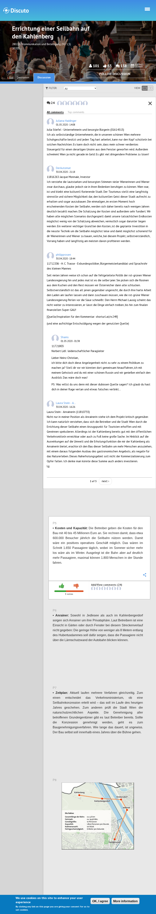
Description (23, 77)
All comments (55, 112)
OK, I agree (100, 901)
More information (125, 901)
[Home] (16, 10)
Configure (144, 216)
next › (105, 481)
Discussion (44, 77)
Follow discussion (114, 73)
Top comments (76, 112)
